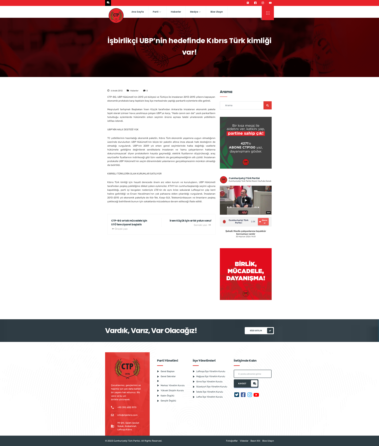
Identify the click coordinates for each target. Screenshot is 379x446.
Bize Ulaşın (217, 11)
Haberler (176, 11)
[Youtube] (270, 3)
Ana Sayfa (137, 11)
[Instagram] (262, 3)
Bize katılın (256, 330)
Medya (194, 11)
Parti (155, 11)
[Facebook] (255, 3)
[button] (268, 13)
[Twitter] (247, 3)
